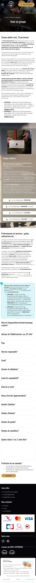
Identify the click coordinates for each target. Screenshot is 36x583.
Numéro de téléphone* (10, 369)
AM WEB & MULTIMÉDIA (24, 575)
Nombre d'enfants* (8, 413)
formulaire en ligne (20, 274)
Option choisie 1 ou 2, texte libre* (14, 439)
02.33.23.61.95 (14, 276)
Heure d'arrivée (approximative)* (13, 395)
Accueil (6, 17)
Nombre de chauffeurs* (10, 430)
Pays (3, 343)
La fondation (7, 511)
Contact (5, 505)
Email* (3, 360)
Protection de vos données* (17, 467)
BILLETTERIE (27, 4)
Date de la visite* (8, 386)
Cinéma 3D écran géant (10, 492)
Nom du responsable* (9, 351)
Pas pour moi (6, 579)
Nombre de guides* (8, 421)
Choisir (18, 579)
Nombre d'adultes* (8, 404)
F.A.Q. (5, 508)
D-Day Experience (8, 494)
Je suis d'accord (29, 579)
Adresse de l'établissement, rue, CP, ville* (17, 334)
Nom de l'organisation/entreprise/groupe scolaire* (17, 324)
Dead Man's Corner (9, 497)
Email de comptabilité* (10, 378)
